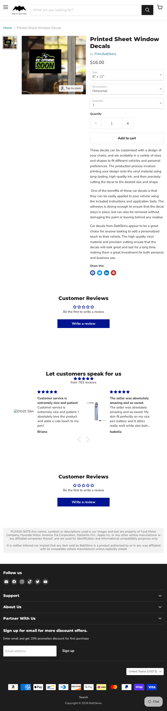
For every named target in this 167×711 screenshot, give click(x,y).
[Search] (147, 10)
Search (83, 697)
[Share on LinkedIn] (106, 272)
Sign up (68, 650)
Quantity (96, 114)
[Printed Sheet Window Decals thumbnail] (10, 42)
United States (143, 671)
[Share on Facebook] (92, 272)
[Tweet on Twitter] (99, 272)
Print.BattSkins (105, 54)
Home (7, 28)
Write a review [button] (83, 323)
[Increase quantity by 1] (128, 123)
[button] (80, 439)
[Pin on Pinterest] (113, 272)
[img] (83, 379)
